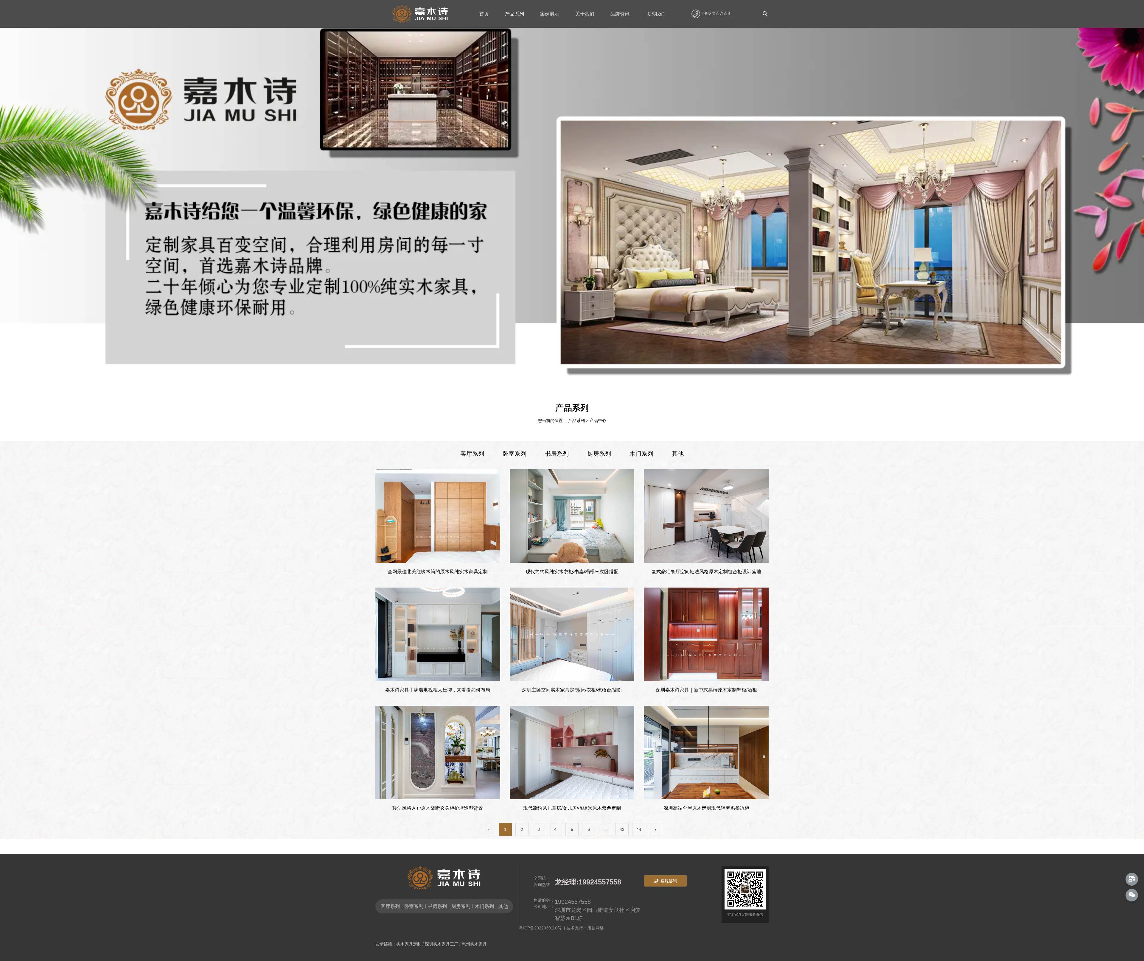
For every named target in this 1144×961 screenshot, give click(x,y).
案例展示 (549, 13)
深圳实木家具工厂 (441, 944)
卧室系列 (514, 453)
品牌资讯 (619, 13)
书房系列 (557, 453)
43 (622, 829)
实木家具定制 (408, 944)
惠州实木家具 (474, 944)
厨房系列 (599, 453)
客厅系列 (472, 453)
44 (638, 829)
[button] (558, 380)
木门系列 (641, 453)
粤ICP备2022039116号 (541, 928)
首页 (484, 13)
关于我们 (584, 13)
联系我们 (655, 13)
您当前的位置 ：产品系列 (562, 420)
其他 (678, 453)
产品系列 (514, 13)
